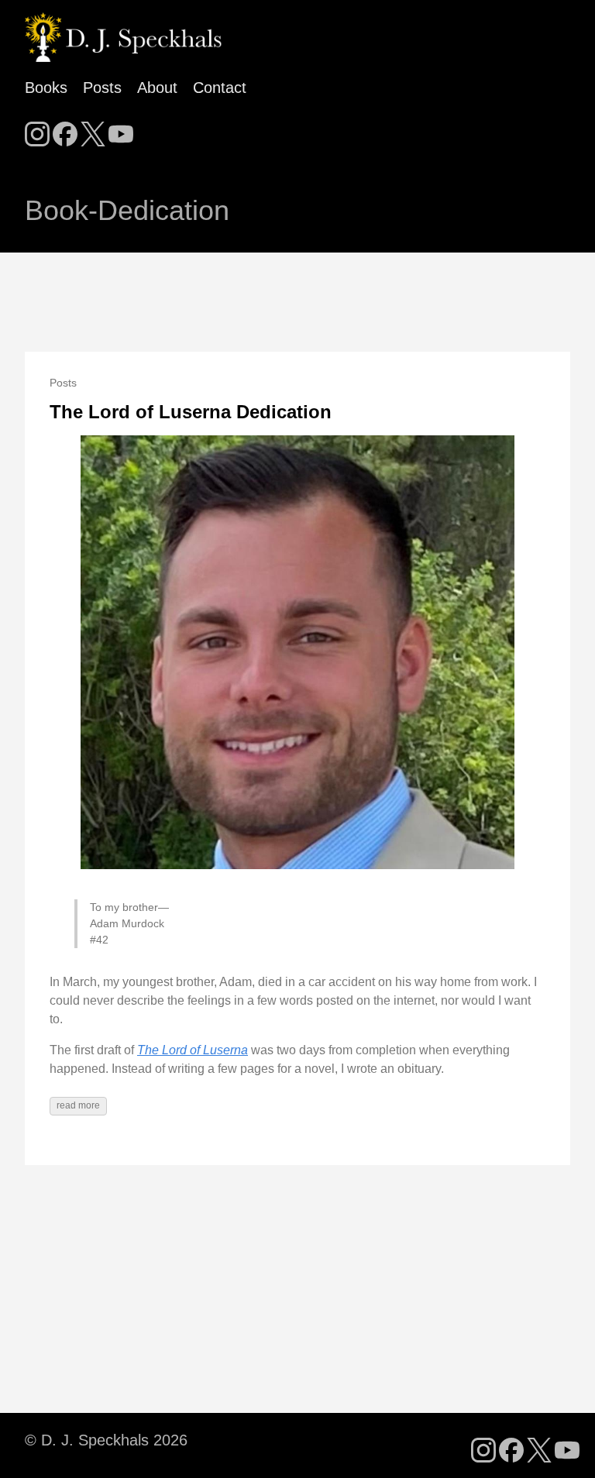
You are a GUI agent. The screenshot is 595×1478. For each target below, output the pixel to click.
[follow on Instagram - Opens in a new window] (37, 129)
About (157, 87)
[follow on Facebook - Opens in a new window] (65, 129)
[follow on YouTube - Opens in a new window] (120, 129)
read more (78, 1105)
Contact (219, 87)
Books (46, 87)
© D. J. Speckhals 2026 (106, 1440)
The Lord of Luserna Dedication (191, 411)
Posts (102, 87)
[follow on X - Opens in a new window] (93, 129)
